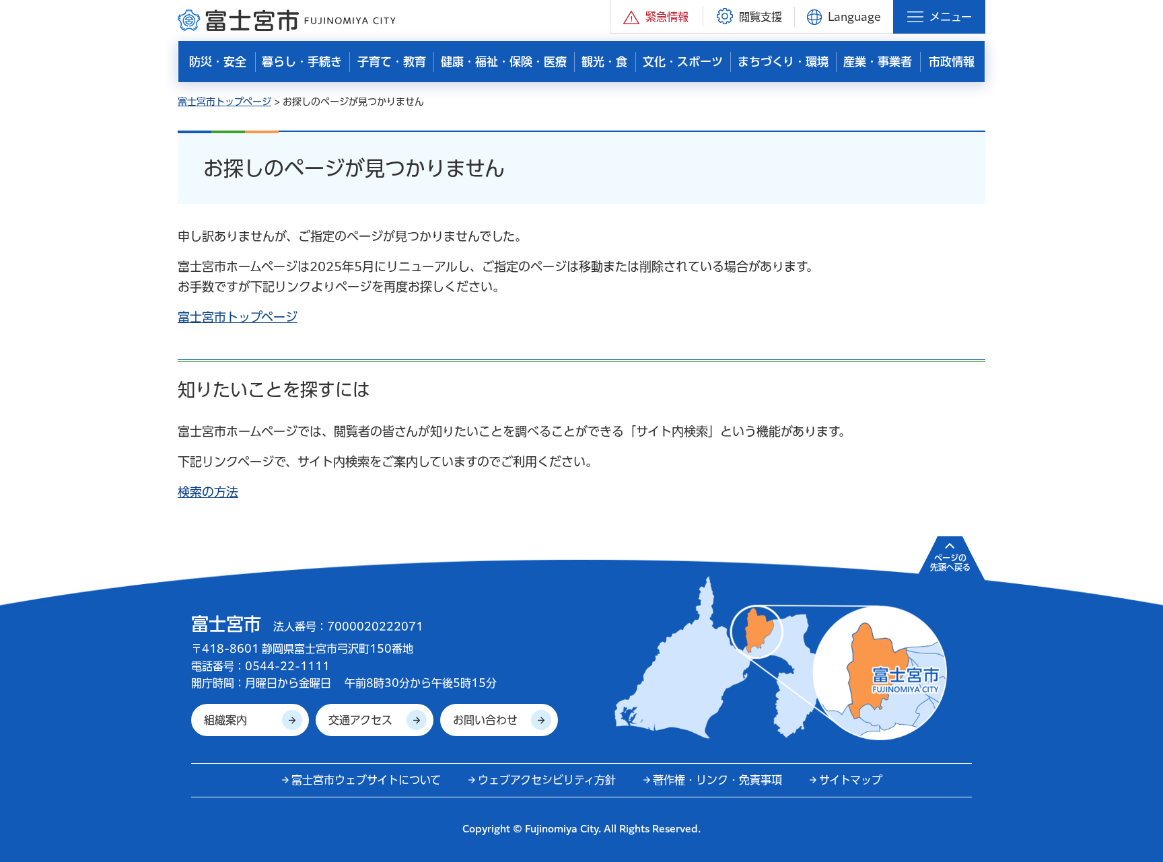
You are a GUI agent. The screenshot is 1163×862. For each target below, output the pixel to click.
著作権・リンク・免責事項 (717, 780)
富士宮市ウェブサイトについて (366, 780)
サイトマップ (850, 780)
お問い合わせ (485, 720)
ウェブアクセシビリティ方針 (547, 780)
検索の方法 (208, 492)
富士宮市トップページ (224, 101)
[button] (656, 16)
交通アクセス (360, 720)
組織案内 (225, 720)
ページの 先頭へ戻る (950, 562)
